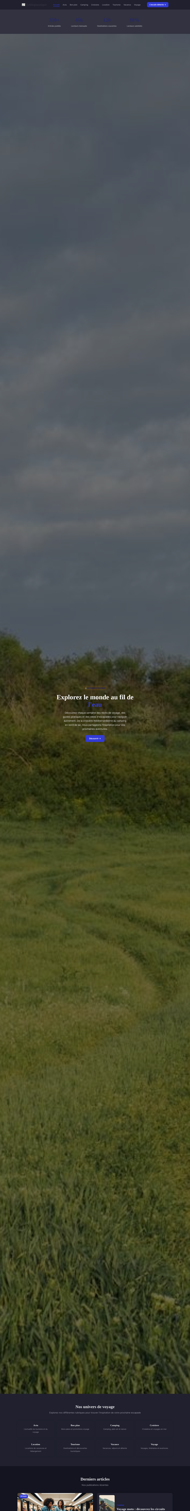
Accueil (56, 5)
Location (105, 5)
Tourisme (116, 5)
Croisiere (95, 5)
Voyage (137, 5)
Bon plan (73, 5)
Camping (84, 5)
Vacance (127, 5)
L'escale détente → (158, 4)
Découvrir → (95, 738)
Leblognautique (34, 4)
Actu (65, 5)
